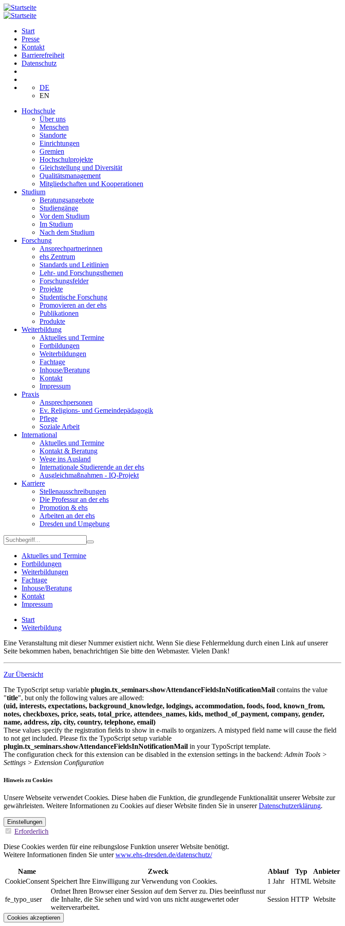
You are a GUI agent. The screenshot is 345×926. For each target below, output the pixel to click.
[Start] (20, 7)
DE (44, 87)
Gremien (52, 151)
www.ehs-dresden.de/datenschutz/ (163, 855)
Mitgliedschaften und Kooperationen (91, 184)
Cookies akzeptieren (33, 917)
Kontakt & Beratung (68, 451)
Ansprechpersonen (66, 402)
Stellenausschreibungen (73, 491)
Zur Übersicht (23, 674)
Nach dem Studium (67, 232)
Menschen (54, 127)
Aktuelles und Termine (72, 337)
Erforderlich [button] (31, 831)
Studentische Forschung (73, 297)
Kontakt (33, 47)
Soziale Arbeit (60, 426)
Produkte (52, 321)
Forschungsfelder (64, 281)
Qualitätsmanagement (70, 175)
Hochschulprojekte (66, 159)
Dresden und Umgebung (75, 524)
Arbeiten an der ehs (67, 515)
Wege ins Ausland (65, 459)
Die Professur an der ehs (74, 499)
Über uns (53, 119)
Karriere (33, 483)
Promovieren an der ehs (73, 305)
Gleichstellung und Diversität (81, 167)
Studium (33, 192)
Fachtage (52, 362)
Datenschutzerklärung (290, 806)
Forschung (37, 240)
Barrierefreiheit (43, 55)
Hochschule (38, 111)
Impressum (55, 386)
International (39, 434)
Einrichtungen (60, 143)
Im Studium (56, 224)
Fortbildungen (60, 345)
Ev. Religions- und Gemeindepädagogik (96, 410)
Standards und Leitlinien (74, 264)
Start (28, 31)
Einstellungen (24, 822)
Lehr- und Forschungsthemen (81, 273)
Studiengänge (59, 208)
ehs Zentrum (57, 256)
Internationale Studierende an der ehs (92, 467)
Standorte (53, 135)
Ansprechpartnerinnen (71, 248)
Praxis (30, 394)
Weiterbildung (42, 329)
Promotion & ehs (64, 507)
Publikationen (59, 313)
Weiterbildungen (63, 354)
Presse (31, 39)
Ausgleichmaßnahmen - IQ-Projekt (89, 475)
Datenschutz (39, 63)
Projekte (51, 289)
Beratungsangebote (67, 200)
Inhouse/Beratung (65, 370)
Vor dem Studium (64, 216)
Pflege (49, 418)
